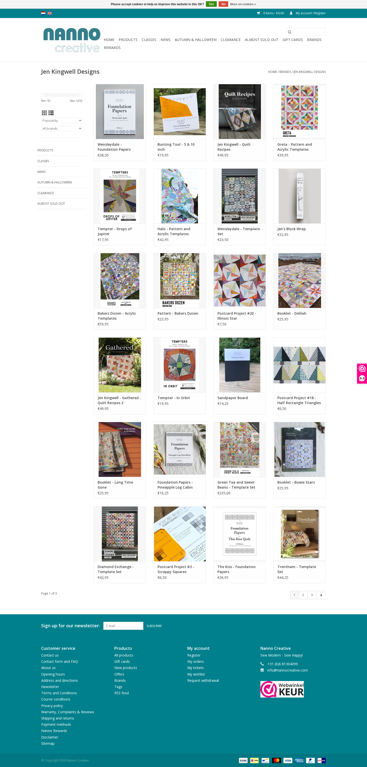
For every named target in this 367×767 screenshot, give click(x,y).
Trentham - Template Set (296, 569)
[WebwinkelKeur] (293, 689)
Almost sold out (261, 39)
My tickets (195, 667)
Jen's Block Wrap (291, 228)
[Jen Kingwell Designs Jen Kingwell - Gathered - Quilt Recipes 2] (120, 364)
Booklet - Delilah (291, 313)
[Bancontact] (264, 760)
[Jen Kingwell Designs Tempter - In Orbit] (180, 364)
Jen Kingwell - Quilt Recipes (234, 147)
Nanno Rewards (54, 730)
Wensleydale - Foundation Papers (114, 147)
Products (128, 39)
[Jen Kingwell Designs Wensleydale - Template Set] (239, 195)
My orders (195, 661)
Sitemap (47, 743)
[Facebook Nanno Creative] (304, 626)
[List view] (51, 112)
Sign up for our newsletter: (70, 625)
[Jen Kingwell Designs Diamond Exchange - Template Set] (120, 533)
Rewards (112, 47)
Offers (119, 674)
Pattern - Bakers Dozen (178, 313)
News (166, 39)
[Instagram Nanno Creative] (322, 626)
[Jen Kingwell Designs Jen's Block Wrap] (299, 195)
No (223, 4)
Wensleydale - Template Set (238, 231)
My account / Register (310, 13)
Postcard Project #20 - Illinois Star (236, 316)
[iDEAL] (253, 760)
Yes (211, 4)
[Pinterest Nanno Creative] (313, 626)
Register (193, 655)
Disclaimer (49, 737)
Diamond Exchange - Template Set (116, 569)
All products (123, 655)
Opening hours (53, 674)
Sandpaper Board (232, 397)
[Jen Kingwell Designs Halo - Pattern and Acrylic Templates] (180, 195)
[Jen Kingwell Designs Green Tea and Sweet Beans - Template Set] (239, 449)
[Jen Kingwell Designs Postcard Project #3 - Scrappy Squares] (180, 533)
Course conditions (55, 699)
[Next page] (321, 595)
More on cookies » (243, 4)
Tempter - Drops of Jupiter (115, 231)
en (50, 13)
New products (125, 667)
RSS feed (121, 693)
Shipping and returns (57, 718)
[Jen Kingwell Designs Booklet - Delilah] (299, 280)
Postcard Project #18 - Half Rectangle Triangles (299, 400)
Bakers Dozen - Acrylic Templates (117, 316)
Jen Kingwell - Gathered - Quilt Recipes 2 (119, 400)
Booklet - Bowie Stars (296, 482)
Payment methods (56, 724)
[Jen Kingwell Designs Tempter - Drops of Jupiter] (120, 195)
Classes (149, 39)
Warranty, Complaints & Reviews (67, 712)
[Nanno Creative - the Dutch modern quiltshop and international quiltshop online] (71, 39)
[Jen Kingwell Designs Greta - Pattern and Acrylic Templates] (299, 111)
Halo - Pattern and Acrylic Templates (174, 231)
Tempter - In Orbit (174, 397)
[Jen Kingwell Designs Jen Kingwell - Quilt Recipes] (239, 111)
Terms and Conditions (59, 693)
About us (48, 667)
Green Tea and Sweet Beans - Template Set (236, 485)
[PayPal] (310, 760)
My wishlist (196, 674)
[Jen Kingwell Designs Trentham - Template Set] (299, 533)
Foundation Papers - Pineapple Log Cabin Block (175, 485)
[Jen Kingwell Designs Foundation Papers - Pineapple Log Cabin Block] (180, 449)
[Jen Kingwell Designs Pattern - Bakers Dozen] (180, 280)
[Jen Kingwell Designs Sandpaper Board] (239, 364)
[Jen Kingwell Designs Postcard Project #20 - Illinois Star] (239, 280)
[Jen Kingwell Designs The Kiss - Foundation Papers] (239, 533)
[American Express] (298, 760)
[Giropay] (321, 760)
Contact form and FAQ (59, 661)
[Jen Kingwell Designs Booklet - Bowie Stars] (299, 449)
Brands (314, 39)
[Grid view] (44, 112)
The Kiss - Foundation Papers (236, 569)
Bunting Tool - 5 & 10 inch (176, 147)
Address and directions (59, 680)
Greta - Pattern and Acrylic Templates (294, 147)
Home (109, 39)
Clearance (231, 39)
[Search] (289, 32)
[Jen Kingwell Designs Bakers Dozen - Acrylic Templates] (120, 280)
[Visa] (287, 760)
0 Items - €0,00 (274, 13)
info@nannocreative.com (287, 670)
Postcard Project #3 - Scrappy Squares (176, 569)
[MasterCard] (276, 760)
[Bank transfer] (242, 760)
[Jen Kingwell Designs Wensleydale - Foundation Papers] (120, 111)
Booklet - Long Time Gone (115, 485)
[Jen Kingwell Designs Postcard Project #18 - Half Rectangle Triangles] (299, 364)
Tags (118, 686)
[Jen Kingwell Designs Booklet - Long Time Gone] (120, 449)
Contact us (50, 655)
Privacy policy (52, 705)
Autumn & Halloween (195, 39)
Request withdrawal (203, 680)
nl (43, 13)
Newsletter (50, 686)
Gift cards (293, 39)
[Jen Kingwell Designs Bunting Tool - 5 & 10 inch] (180, 111)
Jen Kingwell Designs (310, 72)
